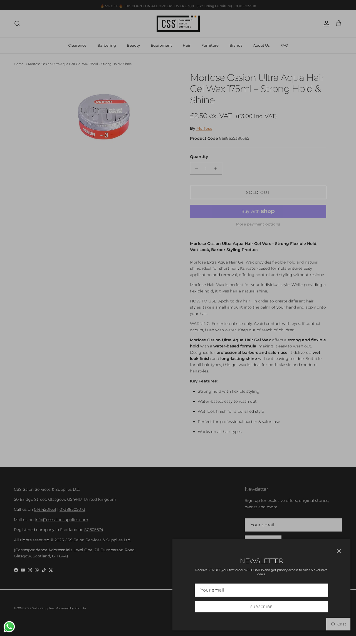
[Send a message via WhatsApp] (9, 626)
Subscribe (261, 607)
